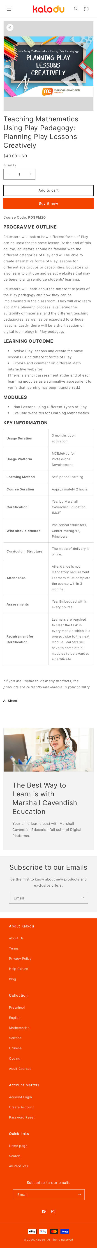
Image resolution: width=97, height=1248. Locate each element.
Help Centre (18, 969)
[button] (9, 9)
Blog (12, 979)
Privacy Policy (20, 958)
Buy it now (48, 203)
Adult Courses (20, 1068)
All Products (18, 1166)
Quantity (9, 165)
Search (14, 1156)
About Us (16, 938)
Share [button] (12, 701)
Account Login (20, 1097)
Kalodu (40, 1239)
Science (15, 1038)
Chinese (15, 1048)
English (14, 1017)
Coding (15, 1058)
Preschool (17, 1007)
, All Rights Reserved (59, 1239)
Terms (14, 948)
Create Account (21, 1107)
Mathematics (19, 1028)
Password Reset (22, 1117)
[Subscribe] (83, 898)
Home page (18, 1146)
